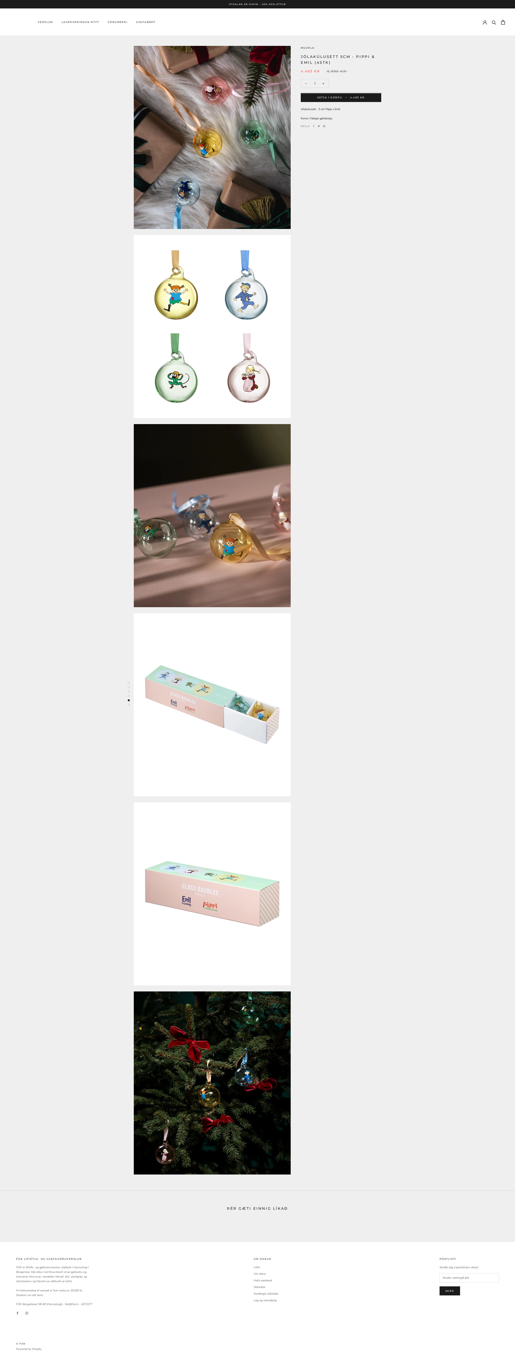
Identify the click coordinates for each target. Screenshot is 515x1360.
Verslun (45, 22)
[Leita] (494, 22)
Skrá (449, 1290)
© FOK (21, 1343)
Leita (257, 1267)
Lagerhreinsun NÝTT (80, 22)
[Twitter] (319, 126)
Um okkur (260, 1274)
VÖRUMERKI (118, 22)
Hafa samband (263, 1280)
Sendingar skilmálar (266, 1294)
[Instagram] (26, 1313)
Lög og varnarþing (265, 1300)
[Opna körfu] (503, 22)
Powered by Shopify (29, 1349)
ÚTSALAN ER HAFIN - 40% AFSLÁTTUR (257, 4)
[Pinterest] (324, 126)
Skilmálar (259, 1287)
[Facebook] (313, 126)
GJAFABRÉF (146, 22)
